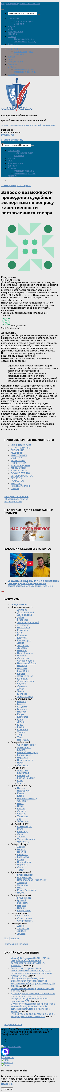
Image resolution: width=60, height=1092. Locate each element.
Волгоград (23, 773)
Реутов (21, 673)
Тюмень (21, 836)
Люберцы (22, 648)
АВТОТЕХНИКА (19, 455)
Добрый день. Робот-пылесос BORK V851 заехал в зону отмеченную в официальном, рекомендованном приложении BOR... (33, 997)
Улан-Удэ (22, 882)
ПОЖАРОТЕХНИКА (20, 473)
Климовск (22, 630)
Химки (20, 688)
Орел (20, 724)
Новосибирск (24, 862)
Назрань (21, 905)
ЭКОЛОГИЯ (17, 478)
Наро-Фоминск (25, 653)
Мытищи (22, 650)
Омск (20, 867)
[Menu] (2, 9)
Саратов (21, 813)
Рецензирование (13, 501)
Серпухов (22, 678)
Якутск (20, 892)
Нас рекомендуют (23, 21)
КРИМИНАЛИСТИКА (21, 445)
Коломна (22, 635)
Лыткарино (23, 645)
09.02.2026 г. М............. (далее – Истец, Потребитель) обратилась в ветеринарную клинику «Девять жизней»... (30, 962)
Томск (20, 869)
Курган (20, 829)
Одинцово (23, 658)
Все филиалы (11, 938)
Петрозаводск (25, 760)
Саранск (21, 811)
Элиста (21, 783)
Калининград (24, 755)
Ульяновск (22, 816)
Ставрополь (24, 910)
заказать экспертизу (12, 139)
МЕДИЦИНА (17, 453)
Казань (20, 793)
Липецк (21, 722)
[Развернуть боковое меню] (2, 591)
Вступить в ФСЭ (13, 1024)
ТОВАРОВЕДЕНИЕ (20, 465)
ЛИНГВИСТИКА (18, 468)
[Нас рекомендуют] (30, 529)
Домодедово (24, 615)
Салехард (22, 831)
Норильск (22, 864)
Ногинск (21, 655)
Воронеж (22, 709)
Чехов (20, 691)
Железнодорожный (28, 622)
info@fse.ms (7, 135)
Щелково (22, 694)
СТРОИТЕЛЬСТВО (20, 447)
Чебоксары (23, 821)
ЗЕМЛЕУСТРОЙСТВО (22, 475)
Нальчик (21, 908)
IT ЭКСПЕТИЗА (18, 463)
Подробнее (7, 1084)
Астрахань (22, 770)
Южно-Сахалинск (26, 890)
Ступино (21, 683)
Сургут (20, 834)
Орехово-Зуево (25, 660)
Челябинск (23, 841)
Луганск (21, 933)
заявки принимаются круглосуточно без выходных (28, 125)
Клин (20, 632)
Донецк (21, 931)
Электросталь (25, 696)
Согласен (7, 1089)
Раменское (23, 671)
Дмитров (22, 609)
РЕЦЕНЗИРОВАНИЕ (21, 486)
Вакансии (19, 23)
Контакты (13, 44)
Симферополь (25, 920)
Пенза (20, 803)
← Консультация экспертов (16, 185)
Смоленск (22, 729)
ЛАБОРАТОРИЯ (19, 470)
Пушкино (22, 668)
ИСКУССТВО (17, 481)
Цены (10, 29)
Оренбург (22, 801)
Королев (22, 637)
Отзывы (12, 36)
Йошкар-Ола (24, 790)
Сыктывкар (23, 765)
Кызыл (20, 859)
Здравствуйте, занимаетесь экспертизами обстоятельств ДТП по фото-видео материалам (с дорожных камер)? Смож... (31, 972)
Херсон (21, 926)
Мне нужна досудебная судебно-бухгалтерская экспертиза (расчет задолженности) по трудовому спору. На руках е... (33, 982)
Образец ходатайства (16, 499)
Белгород (22, 701)
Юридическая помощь (16, 496)
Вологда (22, 750)
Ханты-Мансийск (26, 839)
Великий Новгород (27, 752)
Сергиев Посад (25, 676)
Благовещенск (25, 875)
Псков (20, 762)
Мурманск (22, 757)
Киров (20, 796)
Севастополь (24, 918)
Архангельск (24, 747)
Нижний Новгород (27, 798)
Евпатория (23, 915)
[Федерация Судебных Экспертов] (16, 110)
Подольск (22, 666)
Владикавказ (24, 898)
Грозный (21, 900)
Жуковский (23, 625)
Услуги (11, 26)
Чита (19, 887)
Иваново (22, 711)
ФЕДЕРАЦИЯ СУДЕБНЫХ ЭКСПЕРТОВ (20, 3)
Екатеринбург (24, 826)
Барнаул (21, 849)
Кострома (22, 717)
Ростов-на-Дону (26, 778)
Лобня (20, 643)
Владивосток (24, 877)
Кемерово (22, 854)
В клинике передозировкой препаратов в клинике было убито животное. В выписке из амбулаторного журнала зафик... (33, 1007)
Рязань (20, 727)
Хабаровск (22, 885)
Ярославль (23, 739)
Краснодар (23, 775)
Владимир (22, 706)
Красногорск (24, 640)
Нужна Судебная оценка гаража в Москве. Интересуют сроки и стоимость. (33, 1015)
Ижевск (21, 788)
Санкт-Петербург (26, 745)
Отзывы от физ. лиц (25, 41)
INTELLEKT (16, 483)
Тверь (20, 734)
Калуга (20, 714)
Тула (20, 737)
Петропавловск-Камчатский (32, 880)
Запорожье (23, 928)
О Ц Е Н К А (16, 458)
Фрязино (22, 686)
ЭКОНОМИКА (18, 460)
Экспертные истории (16, 944)
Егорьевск (22, 620)
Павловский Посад (27, 663)
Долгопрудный (25, 612)
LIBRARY (15, 488)
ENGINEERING (17, 450)
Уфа (19, 818)
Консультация (15, 31)
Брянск (21, 704)
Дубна (20, 617)
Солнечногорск (25, 681)
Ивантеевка (23, 627)
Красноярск (23, 857)
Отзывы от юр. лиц (24, 39)
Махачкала (22, 903)
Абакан (21, 847)
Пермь (20, 806)
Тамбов (21, 732)
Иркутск (21, 852)
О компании (14, 18)
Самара (21, 808)
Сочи (20, 780)
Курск (20, 719)
